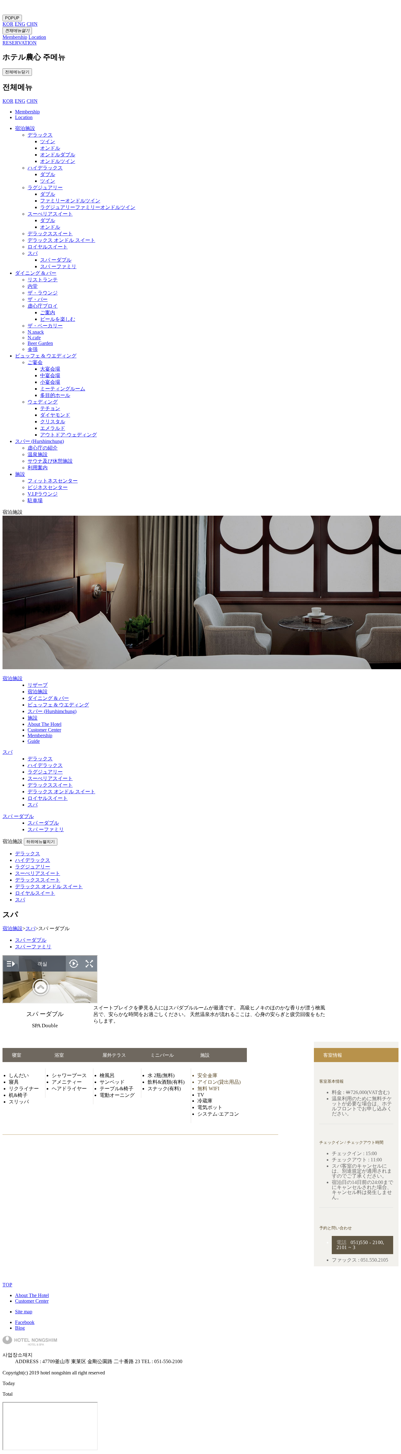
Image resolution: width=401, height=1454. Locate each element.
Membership (27, 111)
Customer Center (32, 1301)
